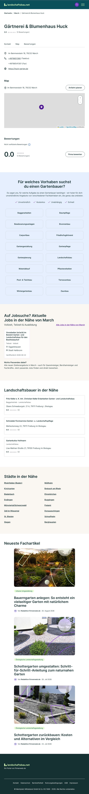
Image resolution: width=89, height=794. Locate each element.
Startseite (8, 13)
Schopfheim (49, 516)
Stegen (7, 522)
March (16, 13)
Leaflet (61, 127)
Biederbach (9, 494)
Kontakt (16, 783)
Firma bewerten (75, 154)
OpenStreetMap (71, 127)
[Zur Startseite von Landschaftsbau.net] (17, 4)
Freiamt (47, 505)
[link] (17, 343)
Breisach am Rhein (52, 488)
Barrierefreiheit (37, 783)
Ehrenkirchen (50, 494)
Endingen (8, 500)
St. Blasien (9, 516)
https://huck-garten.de (18, 68)
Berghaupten (50, 522)
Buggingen (49, 500)
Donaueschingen (52, 511)
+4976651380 (14, 58)
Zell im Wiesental (11, 511)
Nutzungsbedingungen (54, 783)
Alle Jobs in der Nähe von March (70, 325)
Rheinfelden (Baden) (13, 483)
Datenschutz (25, 783)
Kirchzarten (9, 488)
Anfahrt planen (75, 87)
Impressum (74, 783)
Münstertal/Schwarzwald (15, 505)
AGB (66, 783)
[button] (77, 5)
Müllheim (48, 483)
